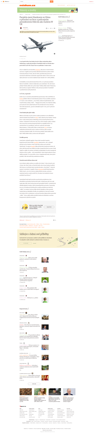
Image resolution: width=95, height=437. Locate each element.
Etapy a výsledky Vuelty (32, 411)
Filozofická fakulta (46, 224)
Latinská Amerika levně (61, 415)
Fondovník (25, 27)
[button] (38, 45)
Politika (22, 325)
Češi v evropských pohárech (60, 419)
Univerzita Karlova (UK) (31, 224)
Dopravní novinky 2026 (70, 412)
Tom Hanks (36, 225)
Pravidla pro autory (60, 428)
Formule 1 (40, 415)
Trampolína (42, 421)
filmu (36, 117)
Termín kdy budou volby (23, 414)
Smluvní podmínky (37, 428)
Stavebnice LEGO (39, 422)
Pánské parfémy (69, 422)
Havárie (43, 227)
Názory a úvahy (62, 20)
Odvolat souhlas (67, 428)
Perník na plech (50, 417)
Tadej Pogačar (31, 414)
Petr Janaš (22, 312)
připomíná (40, 169)
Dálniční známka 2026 (70, 411)
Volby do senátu (22, 415)
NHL (39, 417)
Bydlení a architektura (25, 365)
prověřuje (36, 142)
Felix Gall (30, 415)
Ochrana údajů (53, 428)
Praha (41, 224)
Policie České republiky (24, 225)
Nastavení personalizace (47, 430)
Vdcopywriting (23, 363)
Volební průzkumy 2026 (23, 411)
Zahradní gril (63, 421)
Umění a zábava (24, 345)
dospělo (33, 146)
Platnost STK (69, 417)
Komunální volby (22, 417)
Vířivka (67, 421)
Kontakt (47, 428)
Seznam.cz (91, 1)
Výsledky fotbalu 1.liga (41, 411)
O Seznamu (31, 428)
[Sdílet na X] (55, 220)
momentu (37, 70)
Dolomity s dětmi (60, 417)
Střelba (37, 224)
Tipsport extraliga (41, 412)
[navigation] (1, 1)
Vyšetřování (31, 225)
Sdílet (52, 28)
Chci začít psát (72, 5)
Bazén (32, 421)
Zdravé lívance (50, 412)
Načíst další (34, 383)
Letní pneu (50, 422)
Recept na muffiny (51, 411)
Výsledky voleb (22, 412)
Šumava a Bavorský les (61, 412)
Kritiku (21, 99)
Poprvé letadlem (60, 411)
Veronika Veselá (23, 322)
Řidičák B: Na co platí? (70, 414)
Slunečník (46, 421)
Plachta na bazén (37, 421)
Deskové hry (55, 422)
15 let (45, 127)
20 (55, 28)
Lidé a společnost (24, 355)
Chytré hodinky (63, 422)
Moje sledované (61, 5)
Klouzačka (50, 421)
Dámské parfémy (45, 422)
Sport (59, 36)
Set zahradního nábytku (56, 421)
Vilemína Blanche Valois (25, 373)
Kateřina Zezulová (24, 353)
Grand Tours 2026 (32, 417)
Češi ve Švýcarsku (60, 414)
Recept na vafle (50, 415)
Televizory (58, 422)
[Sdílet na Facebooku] (53, 220)
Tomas (21, 343)
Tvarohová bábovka (51, 414)
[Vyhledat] (51, 1)
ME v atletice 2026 (41, 414)
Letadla (39, 227)
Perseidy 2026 (48, 419)
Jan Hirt (30, 412)
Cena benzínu (53, 419)
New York (40, 225)
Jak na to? (34, 243)
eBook (48, 28)
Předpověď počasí (42, 419)
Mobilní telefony (32, 422)
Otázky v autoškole (70, 415)
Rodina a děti (23, 288)
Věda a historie (23, 315)
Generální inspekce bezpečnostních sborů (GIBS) (28, 227)
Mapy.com (37, 419)
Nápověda (44, 428)
